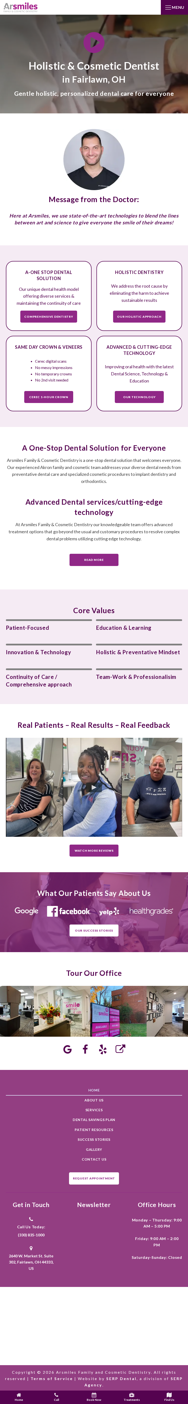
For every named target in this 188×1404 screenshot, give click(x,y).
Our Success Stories (94, 930)
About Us (94, 1100)
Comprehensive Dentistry (48, 316)
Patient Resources (94, 1130)
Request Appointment (94, 1178)
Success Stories (94, 1139)
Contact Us (94, 1159)
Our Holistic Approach (139, 316)
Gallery (94, 1149)
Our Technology (139, 397)
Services (94, 1110)
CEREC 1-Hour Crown (48, 397)
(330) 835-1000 (31, 1234)
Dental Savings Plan (94, 1120)
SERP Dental (121, 1378)
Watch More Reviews (94, 850)
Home (94, 1090)
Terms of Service (52, 1378)
